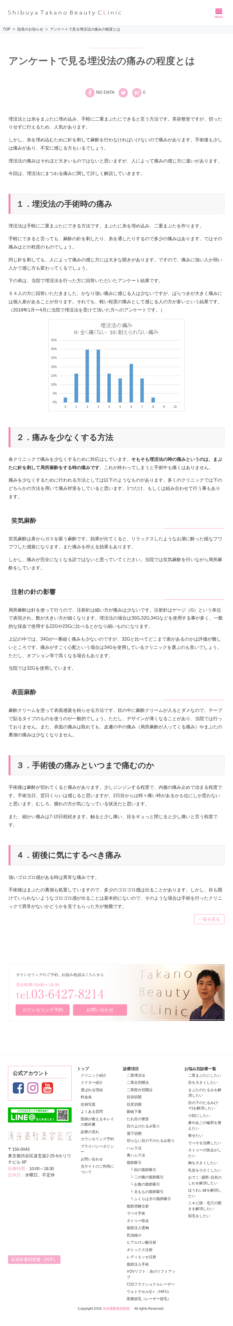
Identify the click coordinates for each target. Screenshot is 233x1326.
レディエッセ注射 (141, 1257)
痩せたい (195, 1135)
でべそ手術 (136, 1213)
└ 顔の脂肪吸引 (143, 1170)
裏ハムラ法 (136, 1155)
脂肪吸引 (134, 1162)
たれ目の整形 (138, 1119)
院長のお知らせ (30, 29)
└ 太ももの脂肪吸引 (147, 1191)
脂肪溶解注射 (138, 1206)
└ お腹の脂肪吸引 (145, 1184)
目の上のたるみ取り (143, 1126)
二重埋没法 (136, 1075)
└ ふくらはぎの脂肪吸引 (150, 1199)
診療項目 (131, 1068)
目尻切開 (134, 1104)
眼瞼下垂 (134, 1111)
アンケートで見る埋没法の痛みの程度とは (85, 29)
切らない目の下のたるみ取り (151, 1140)
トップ (83, 1068)
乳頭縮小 (134, 1235)
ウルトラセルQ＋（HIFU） (149, 1292)
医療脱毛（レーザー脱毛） (149, 1299)
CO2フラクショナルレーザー (151, 1284)
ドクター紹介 (92, 1082)
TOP (7, 29)
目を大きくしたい (203, 1082)
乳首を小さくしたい (204, 1170)
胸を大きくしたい (203, 1163)
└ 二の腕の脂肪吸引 (147, 1177)
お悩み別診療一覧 (200, 1068)
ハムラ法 (134, 1148)
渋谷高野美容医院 (116, 1309)
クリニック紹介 (94, 1075)
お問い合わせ (100, 1009)
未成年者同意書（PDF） (34, 1259)
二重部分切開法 (140, 1090)
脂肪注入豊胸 (138, 1228)
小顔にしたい (199, 1115)
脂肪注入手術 (138, 1264)
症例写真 (88, 1104)
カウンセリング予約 (42, 1009)
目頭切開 (134, 1097)
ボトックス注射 (140, 1250)
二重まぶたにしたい (204, 1075)
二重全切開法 (138, 1082)
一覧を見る (209, 919)
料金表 (86, 1097)
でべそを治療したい (204, 1143)
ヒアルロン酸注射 (141, 1242)
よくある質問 (92, 1111)
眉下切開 (134, 1133)
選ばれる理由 (92, 1090)
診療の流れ (90, 1132)
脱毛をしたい (199, 1216)
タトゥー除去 (138, 1221)
